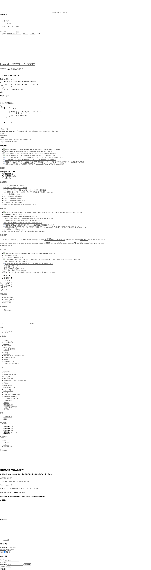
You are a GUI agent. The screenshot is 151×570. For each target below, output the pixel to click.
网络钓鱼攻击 (71, 243)
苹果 (85, 243)
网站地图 (26, 481)
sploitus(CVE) (7, 302)
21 (2, 286)
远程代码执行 (90, 243)
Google (16, 239)
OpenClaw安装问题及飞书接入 (47, 155)
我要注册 (11, 26)
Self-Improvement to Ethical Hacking (13, 355)
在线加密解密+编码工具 (10, 398)
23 (6, 286)
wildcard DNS (7, 389)
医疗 (89, 239)
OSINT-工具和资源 (9, 349)
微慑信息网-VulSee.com (59, 12)
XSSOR (5, 392)
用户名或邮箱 (4, 547)
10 (8, 282)
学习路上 (32, 34)
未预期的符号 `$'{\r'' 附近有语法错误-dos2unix (14, 139)
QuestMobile (7, 301)
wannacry (34, 239)
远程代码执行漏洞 (99, 243)
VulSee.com (27, 240)
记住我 (8, 552)
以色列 (42, 239)
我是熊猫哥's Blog (8, 361)
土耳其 (101, 239)
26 (11, 286)
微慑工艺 (25, 34)
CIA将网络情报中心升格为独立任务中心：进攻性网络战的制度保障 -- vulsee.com (28, 192)
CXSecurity (6, 344)
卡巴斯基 (93, 239)
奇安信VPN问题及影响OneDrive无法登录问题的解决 (68, 162)
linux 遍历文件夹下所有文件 (17, 64)
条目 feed (6, 442)
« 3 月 (1, 290)
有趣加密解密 (7, 417)
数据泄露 (26, 243)
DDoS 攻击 (10, 239)
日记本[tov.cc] (7, 310)
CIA (1, 239)
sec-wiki (5, 352)
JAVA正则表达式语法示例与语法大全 (14, 380)
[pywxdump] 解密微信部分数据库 (50, 149)
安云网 (5, 359)
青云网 (32, 323)
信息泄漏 (54, 240)
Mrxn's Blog (6, 347)
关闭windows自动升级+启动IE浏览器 (53, 164)
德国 (9, 243)
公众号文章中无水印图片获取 (47, 160)
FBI (14, 239)
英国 (81, 243)
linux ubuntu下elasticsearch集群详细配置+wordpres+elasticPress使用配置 (24, 190)
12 (11, 282)
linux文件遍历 (4, 135)
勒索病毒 (77, 239)
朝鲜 (30, 243)
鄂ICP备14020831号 (6, 485)
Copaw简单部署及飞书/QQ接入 (48, 153)
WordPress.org (7, 446)
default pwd (6, 376)
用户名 (2, 560)
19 (11, 284)
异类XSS (6, 403)
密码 (7, 550)
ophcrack (6, 383)
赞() (2, 129)
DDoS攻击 (5, 239)
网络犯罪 (65, 243)
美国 (76, 243)
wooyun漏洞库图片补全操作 (8, 141)
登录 (4, 440)
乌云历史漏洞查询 (9, 357)
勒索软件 (84, 240)
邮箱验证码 (3, 564)
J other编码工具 (8, 378)
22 (4, 286)
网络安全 (53, 243)
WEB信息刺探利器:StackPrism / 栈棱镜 (15, 188)
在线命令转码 (7, 401)
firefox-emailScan (8, 297)
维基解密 (47, 243)
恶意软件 (14, 243)
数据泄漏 (20, 243)
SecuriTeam (6, 354)
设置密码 (3, 567)
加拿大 (73, 239)
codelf (5, 372)
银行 (3, 245)
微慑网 (9, 23)
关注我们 (6, 21)
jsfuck (5, 382)
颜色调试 (6, 409)
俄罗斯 (47, 239)
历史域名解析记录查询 (10, 396)
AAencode (6, 371)
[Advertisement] (75, 48)
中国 (39, 240)
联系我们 (10, 478)
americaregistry (7, 331)
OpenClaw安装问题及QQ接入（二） (53, 158)
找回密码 (18, 26)
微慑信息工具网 (8, 405)
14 (2, 284)
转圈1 (5, 419)
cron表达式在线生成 (9, 374)
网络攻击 (60, 243)
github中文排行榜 (8, 299)
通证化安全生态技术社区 (11, 363)
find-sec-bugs (7, 345)
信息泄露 (61, 240)
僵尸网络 (68, 240)
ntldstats (5, 332)
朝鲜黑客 (34, 243)
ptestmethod (6, 350)
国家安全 (98, 239)
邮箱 (1, 562)
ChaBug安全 (7, 340)
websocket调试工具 (9, 387)
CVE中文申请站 (8, 342)
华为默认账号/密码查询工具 (12, 394)
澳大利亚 (41, 243)
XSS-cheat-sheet (8, 391)
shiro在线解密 (7, 385)
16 (6, 284)
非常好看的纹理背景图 (10, 407)
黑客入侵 (10, 245)
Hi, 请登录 (3, 26)
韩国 (6, 245)
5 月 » (6, 290)
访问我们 (3, 478)
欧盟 (37, 243)
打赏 (6, 129)
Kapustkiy (21, 239)
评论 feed (6, 445)
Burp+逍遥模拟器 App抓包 (44, 151)
